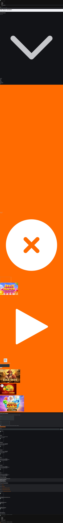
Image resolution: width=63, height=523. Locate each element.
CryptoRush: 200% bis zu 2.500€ (6, 489)
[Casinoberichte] (2, 1)
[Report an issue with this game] (31, 147)
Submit (1, 367)
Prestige (1, 435)
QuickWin (1, 465)
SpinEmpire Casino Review (3, 479)
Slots (2, 4)
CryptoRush (3, 486)
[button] (9, 289)
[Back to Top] (0, 522)
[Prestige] (2, 434)
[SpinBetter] (2, 449)
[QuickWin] (2, 464)
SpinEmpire (1, 442)
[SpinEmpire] (2, 441)
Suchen (61, 429)
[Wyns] (2, 472)
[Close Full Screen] (31, 276)
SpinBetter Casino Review (3, 507)
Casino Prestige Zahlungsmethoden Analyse (5, 478)
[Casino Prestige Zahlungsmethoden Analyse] (2, 496)
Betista (1, 457)
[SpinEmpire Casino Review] (2, 501)
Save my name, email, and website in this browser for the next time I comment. (10, 425)
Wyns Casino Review (2, 480)
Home (2, 2)
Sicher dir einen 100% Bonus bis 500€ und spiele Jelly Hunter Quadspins (8, 211)
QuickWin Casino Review (3, 481)
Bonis (2, 518)
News (2, 520)
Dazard (3, 484)
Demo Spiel (1, 383)
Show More (1, 14)
